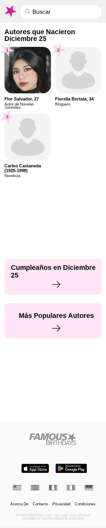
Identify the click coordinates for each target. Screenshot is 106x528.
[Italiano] (71, 487)
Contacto (40, 504)
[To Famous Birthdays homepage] (10, 11)
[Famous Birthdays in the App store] (35, 468)
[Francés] (53, 487)
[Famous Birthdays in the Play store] (71, 468)
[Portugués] (35, 487)
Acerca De (19, 504)
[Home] (53, 439)
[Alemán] (89, 487)
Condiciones (85, 504)
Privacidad (61, 504)
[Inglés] (17, 487)
